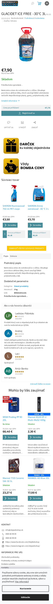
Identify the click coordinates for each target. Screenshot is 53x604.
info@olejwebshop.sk (14, 530)
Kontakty (5, 567)
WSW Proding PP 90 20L (12, 418)
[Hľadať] (32, 3)
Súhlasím (25, 597)
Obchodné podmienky (10, 557)
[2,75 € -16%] (39, 404)
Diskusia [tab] (13, 256)
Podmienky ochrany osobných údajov (16, 560)
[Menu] (47, 3)
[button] (14, 441)
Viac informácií (22, 581)
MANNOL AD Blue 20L (38, 478)
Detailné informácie (9, 101)
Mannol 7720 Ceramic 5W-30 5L (13, 479)
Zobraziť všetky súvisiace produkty (26, 248)
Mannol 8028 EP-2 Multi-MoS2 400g (37, 418)
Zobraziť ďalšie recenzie (40, 384)
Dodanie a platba (8, 564)
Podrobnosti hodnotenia (34, 18)
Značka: (10, 21)
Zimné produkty (21, 286)
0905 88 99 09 (10, 534)
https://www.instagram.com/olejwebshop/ (22, 546)
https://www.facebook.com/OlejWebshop (22, 542)
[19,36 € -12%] (39, 465)
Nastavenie (25, 588)
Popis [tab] (6, 256)
